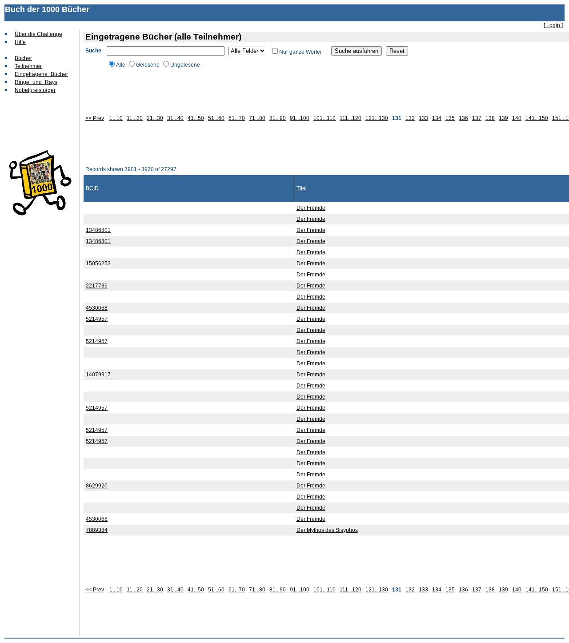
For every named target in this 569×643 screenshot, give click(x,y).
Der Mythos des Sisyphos (327, 530)
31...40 (175, 118)
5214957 (97, 319)
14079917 (98, 374)
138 (490, 118)
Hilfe (20, 42)
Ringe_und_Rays (36, 82)
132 (410, 118)
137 (476, 118)
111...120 (350, 118)
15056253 (98, 263)
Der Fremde (311, 208)
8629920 (97, 486)
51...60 (216, 118)
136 (463, 118)
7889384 (97, 530)
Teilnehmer (28, 66)
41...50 (196, 118)
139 (503, 118)
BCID (92, 188)
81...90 (277, 118)
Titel (302, 188)
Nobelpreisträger (35, 90)
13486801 (98, 230)
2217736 (97, 286)
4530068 (97, 308)
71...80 (257, 118)
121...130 (376, 118)
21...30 (155, 118)
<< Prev (94, 118)
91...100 (299, 118)
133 (423, 118)
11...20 (135, 118)
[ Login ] (553, 25)
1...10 (116, 118)
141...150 (536, 118)
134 (436, 118)
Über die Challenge (38, 34)
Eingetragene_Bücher (41, 74)
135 (450, 118)
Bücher (23, 58)
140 (516, 118)
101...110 (324, 118)
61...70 (236, 118)
